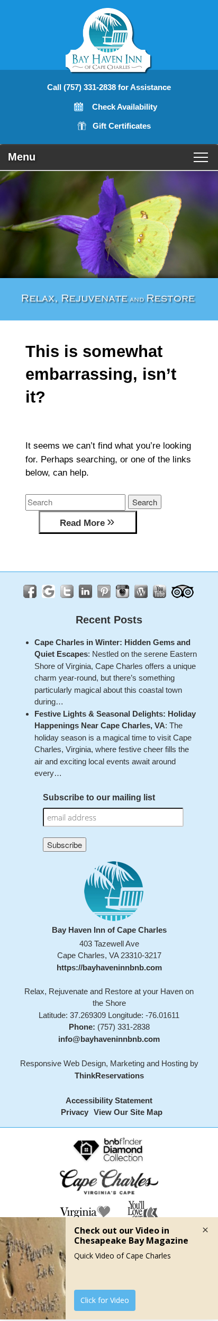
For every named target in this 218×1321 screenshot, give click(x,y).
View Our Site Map (128, 1112)
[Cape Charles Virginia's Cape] (109, 1181)
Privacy (74, 1112)
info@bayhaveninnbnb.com (109, 1038)
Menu (21, 157)
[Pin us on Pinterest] (104, 591)
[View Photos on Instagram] (122, 591)
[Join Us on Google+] (48, 591)
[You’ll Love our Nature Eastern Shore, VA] (142, 1216)
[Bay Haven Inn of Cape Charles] (109, 63)
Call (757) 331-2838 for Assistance (109, 87)
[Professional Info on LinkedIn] (85, 591)
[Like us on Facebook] (30, 591)
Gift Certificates (122, 125)
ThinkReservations (109, 1075)
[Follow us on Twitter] (67, 591)
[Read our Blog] (141, 591)
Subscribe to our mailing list (99, 797)
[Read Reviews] (182, 591)
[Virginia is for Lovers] (85, 1216)
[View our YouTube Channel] (159, 591)
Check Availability (124, 106)
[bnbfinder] (109, 1149)
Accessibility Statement (109, 1100)
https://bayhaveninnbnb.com (109, 967)
